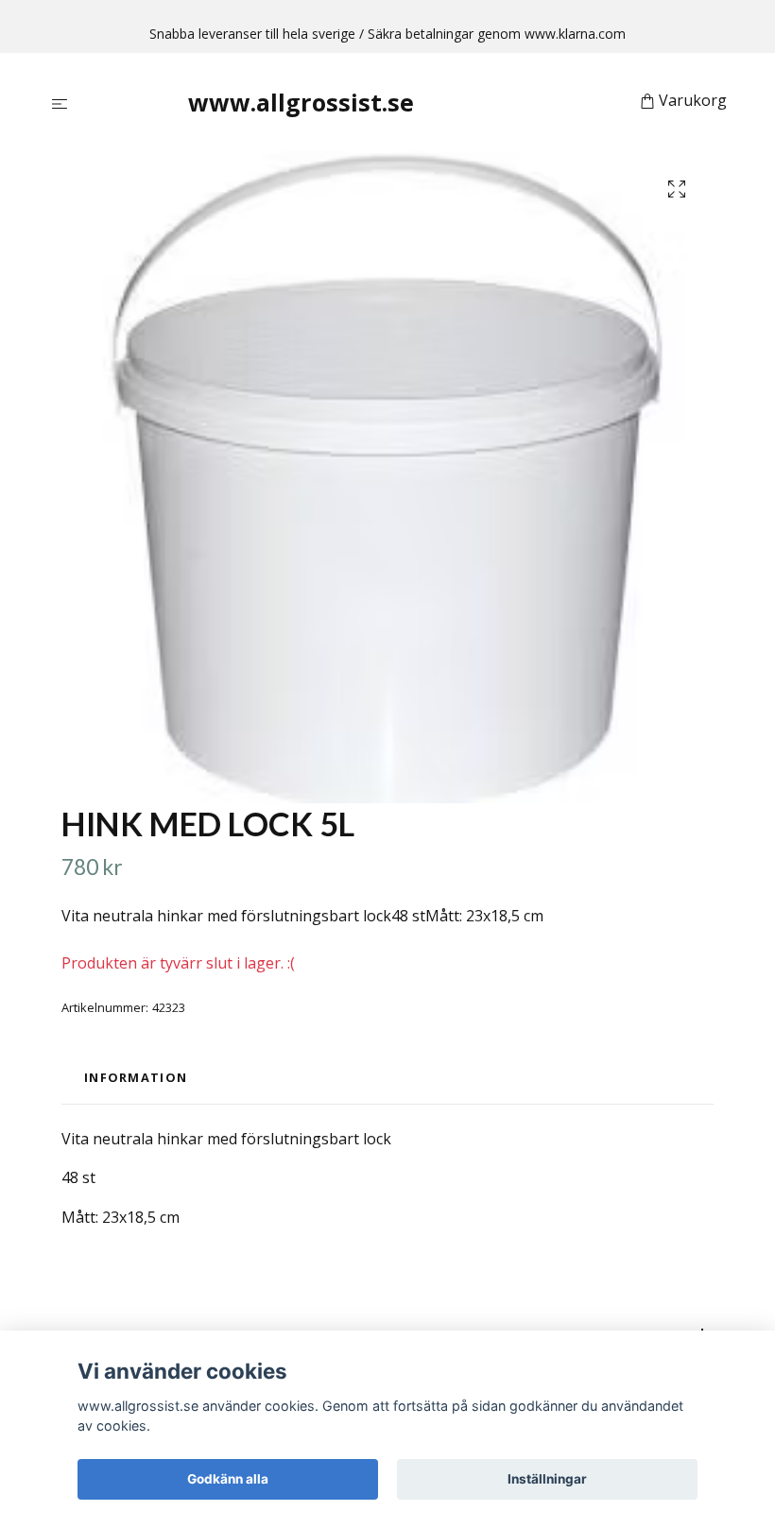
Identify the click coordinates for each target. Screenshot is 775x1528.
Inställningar (547, 1478)
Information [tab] (135, 1077)
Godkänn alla (227, 1478)
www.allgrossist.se (301, 102)
